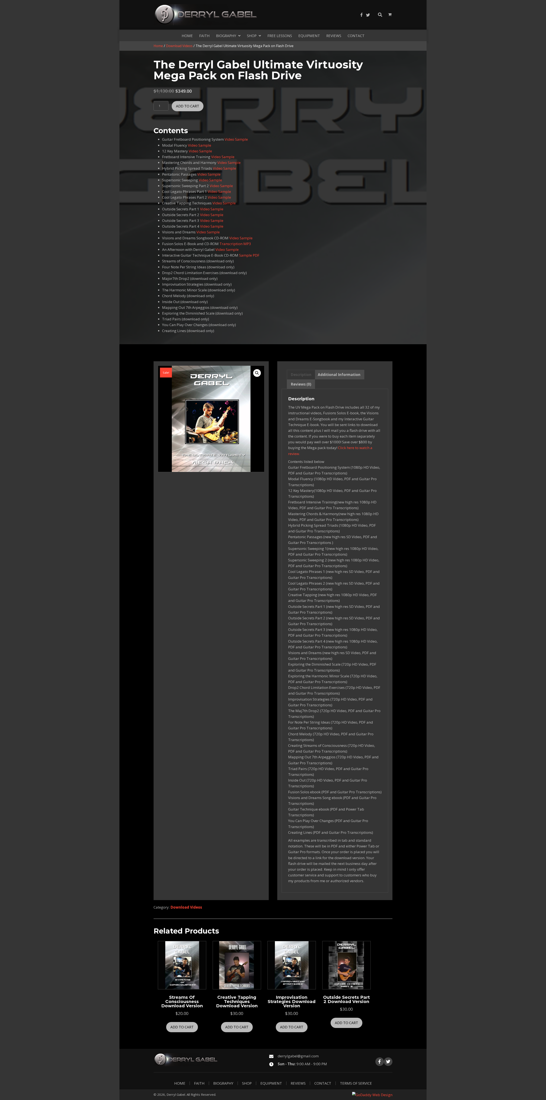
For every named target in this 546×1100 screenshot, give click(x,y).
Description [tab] (301, 374)
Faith (199, 1083)
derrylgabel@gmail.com (298, 1056)
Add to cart (187, 106)
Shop (247, 1083)
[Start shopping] (390, 14)
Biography (223, 1083)
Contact (322, 1083)
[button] (361, 15)
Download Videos (179, 45)
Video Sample (236, 139)
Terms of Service (356, 1083)
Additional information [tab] (339, 374)
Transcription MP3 (235, 243)
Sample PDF (249, 255)
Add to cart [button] (182, 1027)
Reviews (298, 1083)
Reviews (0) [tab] (301, 384)
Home (158, 45)
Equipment (271, 1083)
